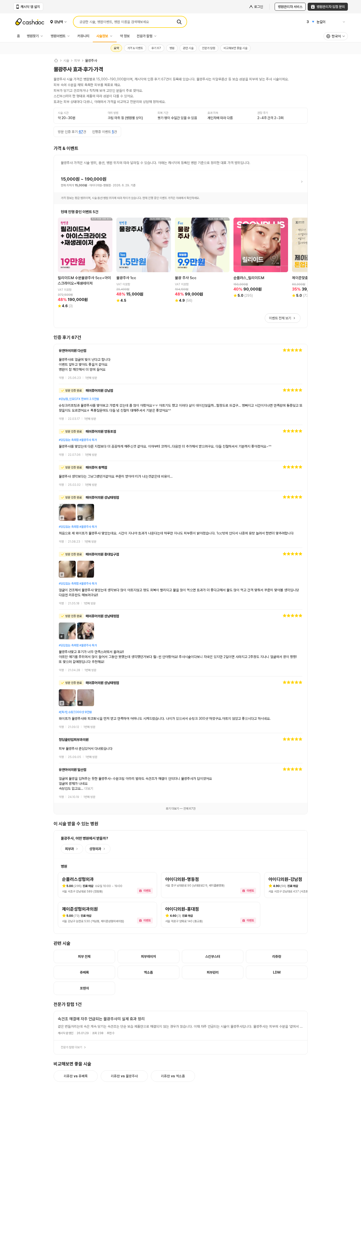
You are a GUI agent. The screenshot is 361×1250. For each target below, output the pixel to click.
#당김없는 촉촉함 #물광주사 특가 (78, 440)
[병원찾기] (43, 36)
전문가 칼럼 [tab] (208, 48)
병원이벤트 (58, 36)
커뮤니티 (83, 36)
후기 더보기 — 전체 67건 (181, 808)
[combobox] (336, 36)
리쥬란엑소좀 (173, 1076)
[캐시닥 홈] (56, 60)
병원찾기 (33, 36)
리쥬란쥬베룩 (76, 1076)
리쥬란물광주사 (124, 1076)
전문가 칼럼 (144, 36)
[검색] (179, 22)
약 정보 (125, 36)
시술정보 (102, 36)
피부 (77, 61)
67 (81, 132)
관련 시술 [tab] (188, 48)
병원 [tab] (171, 48)
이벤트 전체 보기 (280, 318)
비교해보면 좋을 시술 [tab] (235, 48)
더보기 (88, 788)
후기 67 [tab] (156, 48)
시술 (66, 61)
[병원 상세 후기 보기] (180, 364)
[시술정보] (112, 36)
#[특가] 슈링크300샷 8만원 (75, 712)
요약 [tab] (116, 48)
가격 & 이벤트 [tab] (135, 48)
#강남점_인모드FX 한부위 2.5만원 (79, 399)
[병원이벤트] (70, 36)
